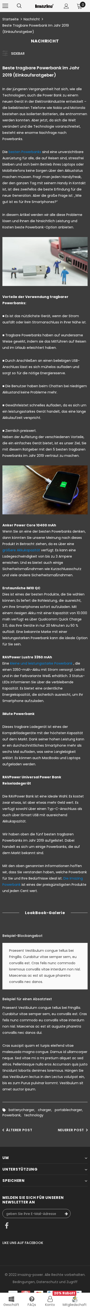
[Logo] (44, 6)
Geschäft (11, 1304)
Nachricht (32, 19)
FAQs (32, 1304)
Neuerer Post (71, 1130)
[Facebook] (6, 1226)
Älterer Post (19, 1130)
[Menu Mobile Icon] (5, 6)
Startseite (10, 19)
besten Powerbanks (25, 151)
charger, (46, 1109)
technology (33, 1115)
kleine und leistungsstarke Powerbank (41, 663)
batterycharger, (23, 1109)
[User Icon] (66, 6)
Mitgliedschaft (75, 1304)
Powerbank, (13, 1115)
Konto (50, 1304)
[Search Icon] (19, 6)
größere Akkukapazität (21, 550)
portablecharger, (70, 1109)
